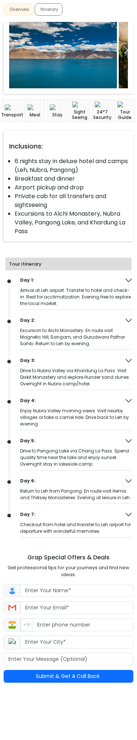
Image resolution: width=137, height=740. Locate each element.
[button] (126, 50)
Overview (19, 9)
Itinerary (49, 9)
